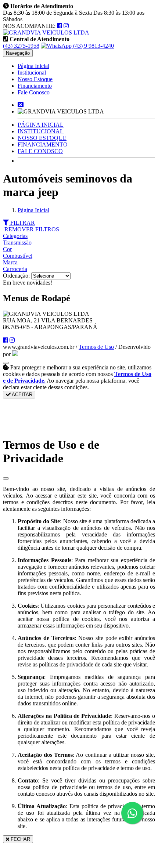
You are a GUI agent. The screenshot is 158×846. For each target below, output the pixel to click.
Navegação (18, 53)
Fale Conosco (34, 92)
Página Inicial (33, 66)
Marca (10, 262)
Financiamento (35, 86)
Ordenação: (17, 275)
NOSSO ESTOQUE (42, 138)
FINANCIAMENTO (43, 144)
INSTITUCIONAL (41, 131)
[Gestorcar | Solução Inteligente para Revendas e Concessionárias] (15, 354)
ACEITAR (21, 394)
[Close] (6, 478)
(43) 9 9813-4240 (93, 46)
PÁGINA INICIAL (41, 125)
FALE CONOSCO (40, 151)
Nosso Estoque (35, 79)
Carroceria (15, 269)
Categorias (15, 236)
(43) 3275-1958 (21, 46)
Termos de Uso (96, 347)
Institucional (32, 72)
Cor (7, 249)
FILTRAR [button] (22, 223)
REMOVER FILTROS (31, 229)
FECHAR (19, 839)
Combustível (17, 256)
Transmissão (17, 242)
